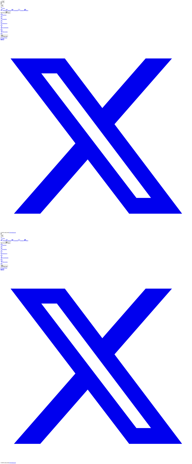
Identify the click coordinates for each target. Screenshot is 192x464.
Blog (27, 10)
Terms (5, 37)
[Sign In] (2, 5)
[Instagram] (3, 39)
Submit (4, 10)
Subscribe (5, 36)
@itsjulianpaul (12, 232)
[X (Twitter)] (96, 231)
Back (3, 8)
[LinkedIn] (1, 39)
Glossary (22, 10)
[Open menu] (3, 2)
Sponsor (9, 10)
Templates (15, 10)
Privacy (2, 37)
